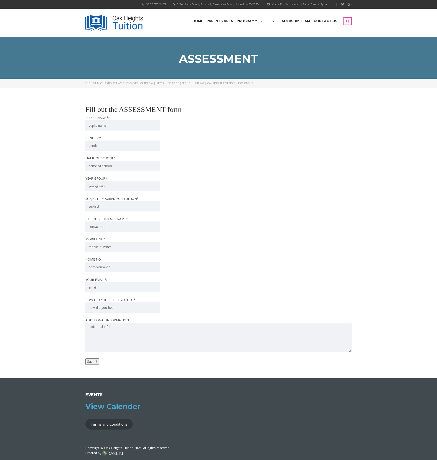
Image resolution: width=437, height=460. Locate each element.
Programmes (249, 21)
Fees (269, 21)
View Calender (112, 406)
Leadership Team (293, 21)
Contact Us (325, 21)
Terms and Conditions (109, 424)
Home (198, 21)
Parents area (220, 21)
